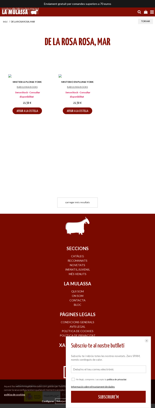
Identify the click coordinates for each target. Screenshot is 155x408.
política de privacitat (116, 379)
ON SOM (77, 296)
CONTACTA (77, 300)
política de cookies (14, 394)
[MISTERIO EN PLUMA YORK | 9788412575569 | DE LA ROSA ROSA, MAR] (77, 76)
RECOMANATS (77, 260)
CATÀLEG (77, 256)
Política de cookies (77, 331)
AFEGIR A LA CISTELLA (27, 111)
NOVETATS (77, 265)
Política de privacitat (77, 335)
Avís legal (77, 326)
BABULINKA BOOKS (27, 87)
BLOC (77, 304)
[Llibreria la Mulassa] (20, 11)
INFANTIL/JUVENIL (77, 269)
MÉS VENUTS (77, 274)
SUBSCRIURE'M (108, 397)
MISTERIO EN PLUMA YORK (77, 81)
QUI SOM (77, 291)
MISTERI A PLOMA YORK (27, 81)
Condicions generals (77, 322)
